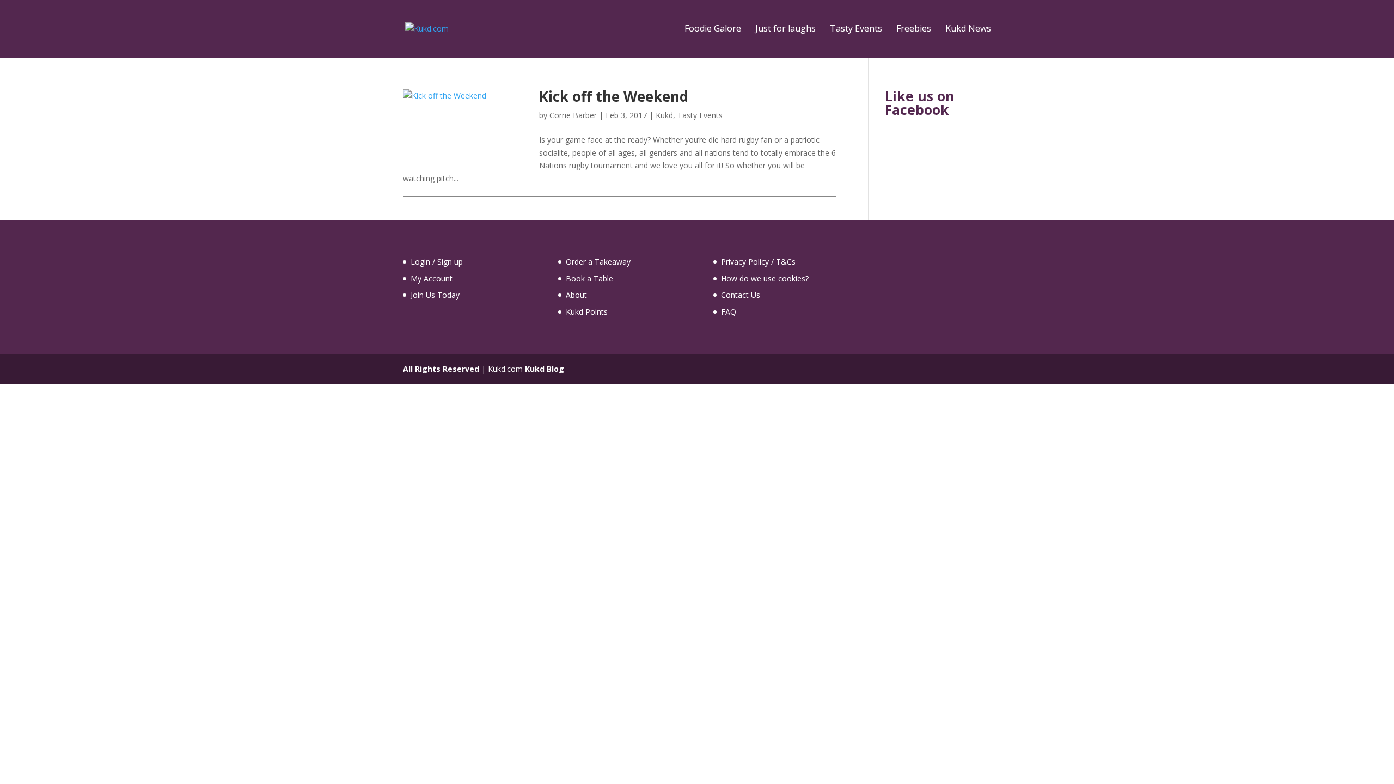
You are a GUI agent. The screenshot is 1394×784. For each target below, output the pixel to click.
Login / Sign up (437, 261)
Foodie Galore (712, 29)
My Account (432, 278)
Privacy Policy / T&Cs (758, 261)
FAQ (728, 312)
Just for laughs (785, 29)
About (576, 295)
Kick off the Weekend (613, 96)
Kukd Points (587, 312)
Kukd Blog (544, 369)
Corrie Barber (573, 115)
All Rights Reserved (441, 369)
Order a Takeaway (598, 261)
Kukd (664, 115)
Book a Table (589, 278)
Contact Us (740, 295)
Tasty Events (856, 29)
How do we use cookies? (765, 278)
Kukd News (968, 29)
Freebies (913, 29)
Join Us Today (435, 295)
